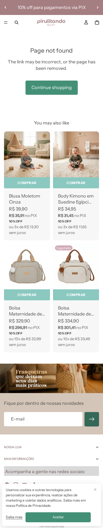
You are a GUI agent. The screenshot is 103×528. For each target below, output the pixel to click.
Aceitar (58, 517)
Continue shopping (52, 87)
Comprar (27, 183)
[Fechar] (95, 489)
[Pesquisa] (16, 22)
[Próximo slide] (97, 7)
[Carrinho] (97, 22)
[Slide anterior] (5, 7)
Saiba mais (14, 517)
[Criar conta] (91, 419)
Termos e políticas (51, 526)
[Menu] (6, 22)
